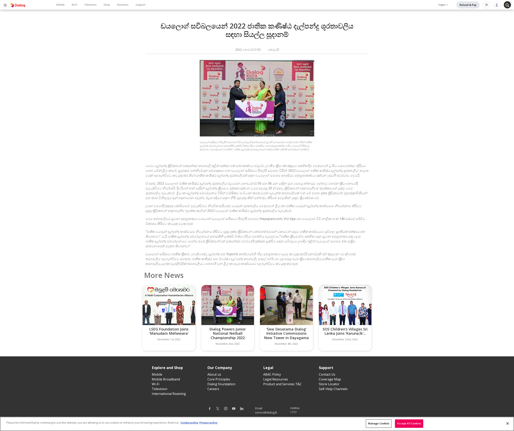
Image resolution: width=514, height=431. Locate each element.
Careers (213, 389)
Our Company (219, 367)
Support (140, 4)
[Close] (507, 423)
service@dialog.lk (266, 412)
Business (122, 4)
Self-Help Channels (333, 389)
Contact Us (327, 374)
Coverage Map (330, 379)
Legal (268, 367)
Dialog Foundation (221, 384)
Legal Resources (275, 379)
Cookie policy (189, 422)
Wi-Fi (74, 4)
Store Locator (329, 384)
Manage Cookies (379, 423)
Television (90, 4)
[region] (257, 424)
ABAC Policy (272, 374)
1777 (293, 412)
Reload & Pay (468, 5)
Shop (107, 4)
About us (214, 374)
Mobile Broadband (166, 379)
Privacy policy (208, 422)
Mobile (60, 4)
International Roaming (169, 393)
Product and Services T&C (282, 384)
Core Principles (218, 379)
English (442, 4)
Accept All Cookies (409, 423)
